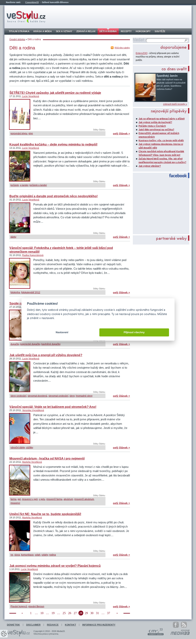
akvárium (68, 499)
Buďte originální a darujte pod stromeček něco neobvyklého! (53, 196)
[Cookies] (4, 633)
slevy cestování (18, 395)
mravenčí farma (54, 499)
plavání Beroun (36, 606)
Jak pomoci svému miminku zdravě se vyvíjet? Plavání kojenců (55, 565)
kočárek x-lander (38, 185)
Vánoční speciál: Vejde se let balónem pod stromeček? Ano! (52, 406)
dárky (13, 237)
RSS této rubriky (122, 48)
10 (41, 613)
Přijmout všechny (134, 332)
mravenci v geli (30, 499)
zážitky (29, 447)
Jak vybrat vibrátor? (150, 166)
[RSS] (186, 625)
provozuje (185, 630)
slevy (72, 395)
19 (53, 613)
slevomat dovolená (37, 395)
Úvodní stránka (17, 39)
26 (69, 613)
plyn (31, 133)
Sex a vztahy (64, 31)
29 (86, 613)
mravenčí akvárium (84, 499)
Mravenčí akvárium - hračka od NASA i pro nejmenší (47, 458)
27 (75, 613)
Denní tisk (13, 624)
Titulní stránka (19, 31)
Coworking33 (32, 2)
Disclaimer (33, 624)
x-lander (24, 185)
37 (108, 613)
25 (64, 613)
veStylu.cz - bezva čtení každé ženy (26, 17)
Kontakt (70, 624)
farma (13, 499)
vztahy (45, 554)
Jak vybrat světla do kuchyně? (155, 122)
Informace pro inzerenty (98, 624)
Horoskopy (143, 31)
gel (19, 499)
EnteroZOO (141, 53)
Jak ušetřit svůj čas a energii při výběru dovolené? (45, 355)
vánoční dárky (18, 447)
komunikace (27, 554)
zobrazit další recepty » (175, 104)
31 (97, 613)
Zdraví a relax (86, 31)
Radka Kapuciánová (32, 255)
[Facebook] (176, 625)
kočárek (15, 185)
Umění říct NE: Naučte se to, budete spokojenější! (45, 514)
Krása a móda (42, 31)
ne (12, 554)
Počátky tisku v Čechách (152, 126)
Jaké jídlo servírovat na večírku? (156, 129)
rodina (52, 554)
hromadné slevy (84, 395)
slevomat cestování (58, 395)
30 (91, 613)
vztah (37, 554)
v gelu (42, 499)
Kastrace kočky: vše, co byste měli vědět (161, 140)
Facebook (177, 175)
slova (17, 554)
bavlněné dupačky (50, 344)
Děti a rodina (108, 31)
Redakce (53, 624)
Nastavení (62, 332)
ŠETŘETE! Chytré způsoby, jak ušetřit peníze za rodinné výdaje (55, 92)
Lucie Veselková (30, 96)
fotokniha (15, 292)
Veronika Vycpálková (33, 410)
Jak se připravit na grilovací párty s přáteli (162, 118)
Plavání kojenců (19, 606)
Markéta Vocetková (32, 462)
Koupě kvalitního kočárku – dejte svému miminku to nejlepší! (53, 144)
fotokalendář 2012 (30, 292)
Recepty (126, 31)
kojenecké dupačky (30, 344)
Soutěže (160, 31)
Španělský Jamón (167, 75)
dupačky (15, 344)
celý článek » (121, 133)
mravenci (15, 503)
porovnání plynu (19, 133)
